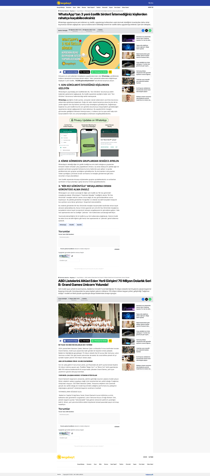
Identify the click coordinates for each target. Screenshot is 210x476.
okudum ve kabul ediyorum (75, 248)
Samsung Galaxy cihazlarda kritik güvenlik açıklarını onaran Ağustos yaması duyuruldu (143, 72)
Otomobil (104, 7)
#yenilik (79, 224)
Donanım (68, 7)
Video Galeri (125, 7)
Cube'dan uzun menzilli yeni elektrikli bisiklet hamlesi (142, 81)
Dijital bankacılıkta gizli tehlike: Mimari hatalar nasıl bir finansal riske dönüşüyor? (143, 55)
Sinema (84, 7)
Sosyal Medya (61, 7)
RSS (59, 474)
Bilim (78, 7)
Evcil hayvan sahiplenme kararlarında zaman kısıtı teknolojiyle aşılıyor (143, 89)
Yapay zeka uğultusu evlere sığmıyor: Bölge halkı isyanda (142, 47)
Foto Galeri (117, 7)
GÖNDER (117, 249)
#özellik (71, 224)
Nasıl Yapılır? (91, 7)
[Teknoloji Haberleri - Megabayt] (66, 457)
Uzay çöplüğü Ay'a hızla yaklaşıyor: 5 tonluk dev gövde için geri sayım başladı (143, 64)
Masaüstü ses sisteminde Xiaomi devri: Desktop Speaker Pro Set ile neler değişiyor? (143, 38)
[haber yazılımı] (149, 474)
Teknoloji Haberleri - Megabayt (67, 11)
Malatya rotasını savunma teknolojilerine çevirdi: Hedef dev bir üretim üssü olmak (143, 98)
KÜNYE (145, 457)
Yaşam (111, 7)
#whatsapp (63, 224)
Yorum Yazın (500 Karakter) (66, 234)
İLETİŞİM (151, 457)
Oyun (74, 7)
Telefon (98, 7)
